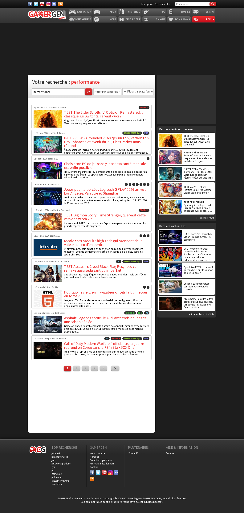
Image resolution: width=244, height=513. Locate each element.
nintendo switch (59, 456)
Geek (113, 19)
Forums (170, 453)
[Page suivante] (115, 368)
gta (53, 467)
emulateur (56, 484)
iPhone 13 (133, 453)
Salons (160, 19)
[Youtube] (42, 4)
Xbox (113, 11)
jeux (53, 460)
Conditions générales (101, 460)
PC (163, 11)
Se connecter (162, 4)
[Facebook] (30, 4)
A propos (94, 456)
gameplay (56, 474)
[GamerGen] (47, 15)
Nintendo (134, 11)
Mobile (185, 11)
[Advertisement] (91, 401)
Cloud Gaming (82, 19)
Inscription (147, 4)
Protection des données (102, 463)
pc (52, 470)
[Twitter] (36, 4)
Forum (210, 19)
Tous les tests (206, 217)
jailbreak (55, 453)
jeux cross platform (61, 463)
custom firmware (60, 480)
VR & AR (210, 11)
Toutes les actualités (202, 314)
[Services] (60, 4)
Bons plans (182, 19)
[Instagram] (48, 4)
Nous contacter (98, 453)
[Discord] (54, 4)
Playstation (83, 11)
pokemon (56, 477)
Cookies (94, 467)
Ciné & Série (133, 19)
